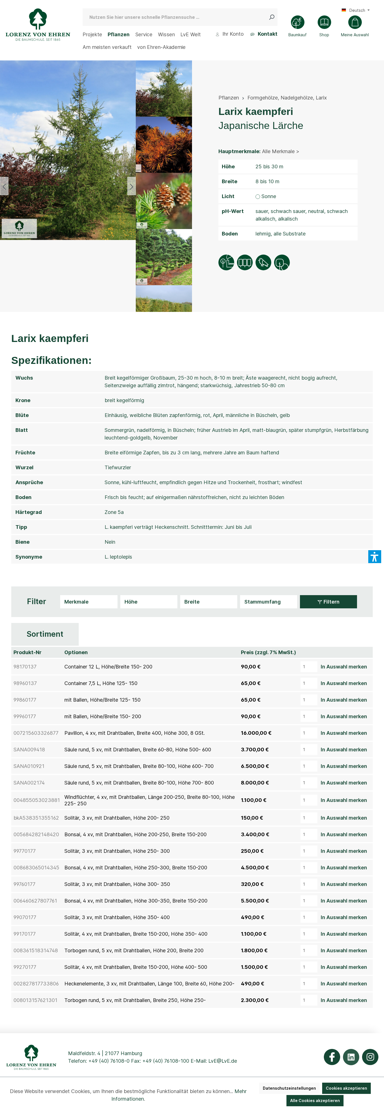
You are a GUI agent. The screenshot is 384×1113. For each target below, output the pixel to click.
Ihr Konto (232, 34)
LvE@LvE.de (222, 1061)
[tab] (45, 634)
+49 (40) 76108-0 (109, 1061)
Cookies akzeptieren (346, 1088)
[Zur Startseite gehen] (38, 24)
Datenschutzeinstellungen (289, 1088)
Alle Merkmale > (280, 151)
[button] (374, 556)
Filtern (331, 602)
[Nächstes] (131, 186)
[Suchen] (272, 17)
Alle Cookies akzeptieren (315, 1100)
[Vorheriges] (4, 186)
